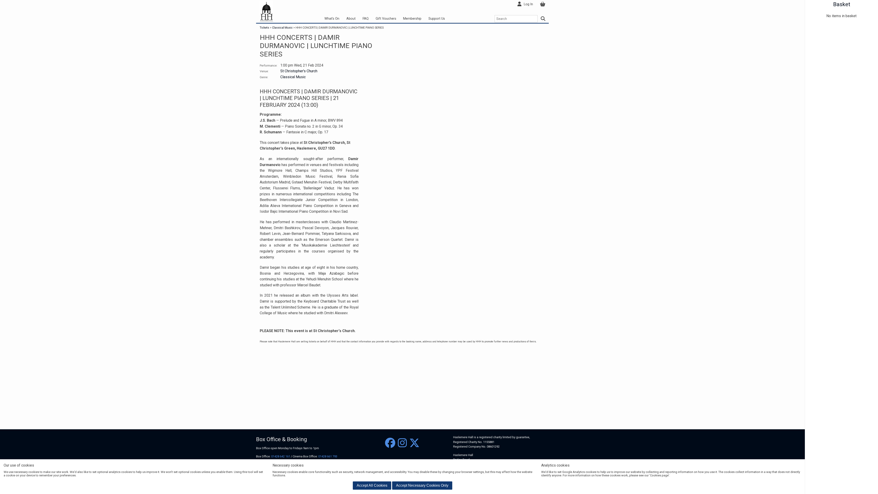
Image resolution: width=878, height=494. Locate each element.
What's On (331, 19)
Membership (412, 19)
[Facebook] (390, 443)
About (351, 19)
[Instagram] (402, 443)
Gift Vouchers (386, 19)
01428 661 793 (327, 456)
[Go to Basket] (542, 4)
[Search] (543, 19)
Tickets (265, 27)
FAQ (366, 19)
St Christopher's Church (298, 71)
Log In (528, 4)
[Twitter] (414, 443)
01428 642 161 (280, 456)
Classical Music (282, 27)
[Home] (266, 11)
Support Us (436, 19)
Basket (841, 4)
